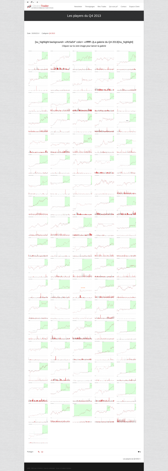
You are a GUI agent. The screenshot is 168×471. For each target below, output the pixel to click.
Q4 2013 (52, 33)
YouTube (31, 1)
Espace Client (134, 6)
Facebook (28, 1)
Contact (123, 6)
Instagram (34, 1)
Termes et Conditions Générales (63, 468)
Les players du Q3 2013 (131, 459)
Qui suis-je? (113, 6)
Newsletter (78, 6)
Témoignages (90, 6)
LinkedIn (37, 1)
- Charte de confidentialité (49, 468)
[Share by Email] (42, 452)
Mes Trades (102, 6)
